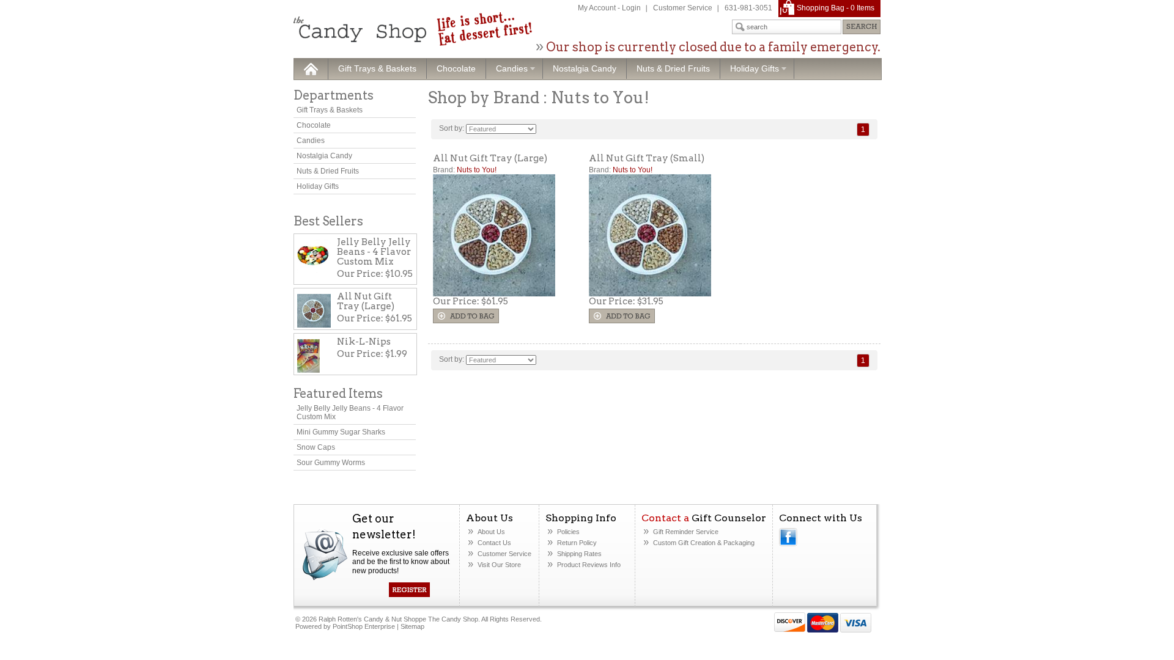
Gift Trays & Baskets (377, 68)
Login (631, 8)
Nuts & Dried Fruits (673, 68)
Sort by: (451, 128)
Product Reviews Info (589, 564)
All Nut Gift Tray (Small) (646, 158)
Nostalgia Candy (584, 68)
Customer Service (682, 8)
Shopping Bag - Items (835, 8)
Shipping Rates (579, 553)
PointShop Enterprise (364, 626)
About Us (491, 531)
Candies (507, 69)
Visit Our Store (499, 564)
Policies (568, 531)
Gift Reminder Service (685, 531)
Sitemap (412, 626)
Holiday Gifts (749, 69)
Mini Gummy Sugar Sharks (341, 432)
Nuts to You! (477, 170)
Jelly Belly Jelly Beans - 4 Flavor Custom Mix (374, 252)
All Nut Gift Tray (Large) (490, 158)
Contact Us (494, 542)
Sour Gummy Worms (331, 462)
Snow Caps (316, 447)
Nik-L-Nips (364, 341)
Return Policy (577, 542)
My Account (597, 8)
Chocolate (456, 68)
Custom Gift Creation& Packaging (704, 542)
